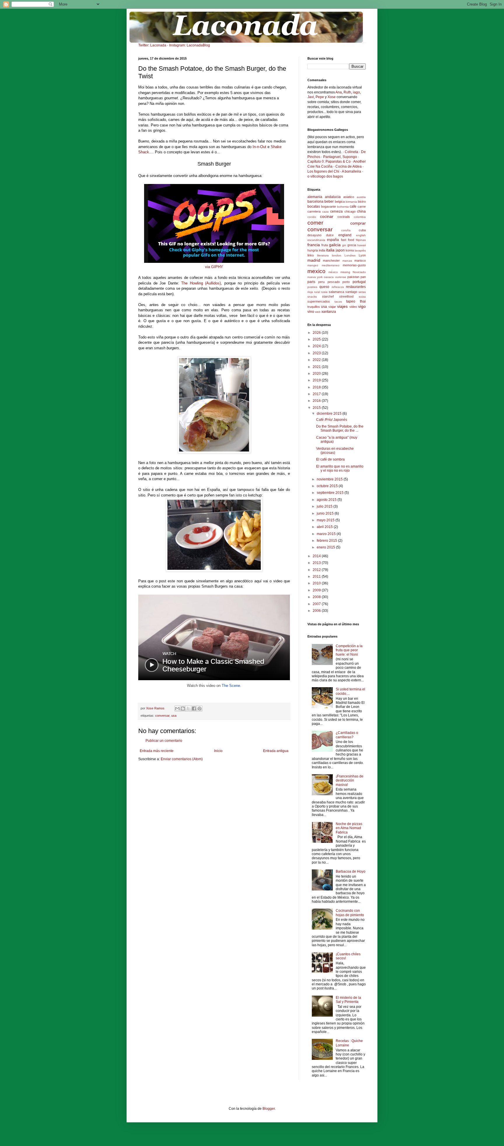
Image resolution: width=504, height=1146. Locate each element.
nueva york (315, 277)
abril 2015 (325, 527)
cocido (311, 216)
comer (315, 223)
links (310, 255)
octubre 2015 (328, 486)
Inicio (218, 751)
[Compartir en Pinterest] (199, 708)
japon (340, 250)
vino (310, 312)
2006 (317, 611)
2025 (317, 339)
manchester (331, 260)
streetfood (346, 296)
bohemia (343, 206)
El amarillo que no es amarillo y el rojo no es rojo (339, 468)
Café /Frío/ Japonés (331, 420)
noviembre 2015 (330, 479)
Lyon (362, 255)
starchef (328, 296)
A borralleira (351, 171)
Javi (310, 97)
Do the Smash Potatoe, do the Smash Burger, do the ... (339, 428)
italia (330, 250)
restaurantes (356, 287)
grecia (351, 245)
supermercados (318, 301)
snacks (312, 296)
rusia (324, 292)
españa (333, 240)
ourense (340, 277)
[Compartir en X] (188, 708)
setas (362, 292)
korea (350, 250)
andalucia (333, 197)
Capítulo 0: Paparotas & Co (329, 161)
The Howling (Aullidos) (201, 283)
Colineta (351, 152)
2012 (317, 570)
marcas (347, 260)
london (336, 255)
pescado (334, 282)
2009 (317, 590)
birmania (351, 201)
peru (321, 282)
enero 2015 (326, 547)
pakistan (353, 277)
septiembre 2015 (330, 493)
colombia (360, 216)
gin (344, 245)
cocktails (343, 216)
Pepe (320, 97)
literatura (323, 255)
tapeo (350, 301)
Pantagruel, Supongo (340, 157)
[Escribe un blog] (183, 708)
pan (363, 277)
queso (324, 287)
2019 (317, 380)
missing (345, 272)
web (318, 311)
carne (362, 206)
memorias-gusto (354, 265)
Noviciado (359, 272)
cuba (362, 230)
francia (313, 244)
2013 (317, 563)
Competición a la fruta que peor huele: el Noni (349, 650)
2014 (317, 556)
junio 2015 (326, 513)
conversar (162, 715)
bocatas (313, 206)
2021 (317, 367)
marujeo (312, 265)
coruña (346, 230)
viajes (342, 306)
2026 (317, 333)
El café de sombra (330, 459)
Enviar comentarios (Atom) (182, 759)
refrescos (338, 287)
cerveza (336, 211)
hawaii (361, 245)
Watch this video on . (214, 685)
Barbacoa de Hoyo (350, 871)
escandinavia (316, 240)
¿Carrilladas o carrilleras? (347, 735)
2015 (317, 408)
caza (325, 211)
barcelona (315, 201)
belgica (340, 201)
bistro (362, 201)
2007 (317, 604)
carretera (314, 211)
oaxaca (329, 277)
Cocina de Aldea (348, 166)
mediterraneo (331, 265)
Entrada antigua (275, 751)
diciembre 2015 (329, 413)
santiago (351, 292)
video (353, 306)
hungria (312, 250)
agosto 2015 (327, 500)
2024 (317, 346)
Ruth (347, 92)
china (361, 211)
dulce (330, 235)
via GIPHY (214, 267)
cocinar (326, 216)
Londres (350, 255)
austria (361, 197)
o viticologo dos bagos (325, 176)
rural (317, 292)
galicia (335, 244)
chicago (350, 211)
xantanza (328, 312)
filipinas (361, 240)
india (322, 250)
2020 (317, 373)
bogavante (328, 206)
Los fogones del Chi (323, 171)
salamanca (336, 292)
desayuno (314, 235)
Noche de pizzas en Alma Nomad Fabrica (349, 828)
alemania (314, 197)
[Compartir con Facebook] (194, 708)
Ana (338, 92)
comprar (358, 223)
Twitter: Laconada (152, 45)
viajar (332, 306)
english (361, 235)
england (344, 235)
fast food (347, 240)
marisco (360, 260)
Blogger (268, 1109)
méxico (333, 272)
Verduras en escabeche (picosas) (335, 451)
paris (311, 282)
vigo (362, 306)
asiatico (348, 197)
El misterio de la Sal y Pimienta (348, 1000)
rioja (310, 292)
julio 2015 (325, 506)
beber (329, 201)
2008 (317, 597)
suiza (362, 296)
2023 (317, 353)
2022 (317, 360)
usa (173, 715)
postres (312, 287)
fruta (324, 245)
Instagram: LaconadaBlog (189, 45)
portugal (359, 282)
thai (363, 301)
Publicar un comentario (164, 741)
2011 (317, 576)
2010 (317, 583)
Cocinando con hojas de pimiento (350, 913)
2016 (317, 401)
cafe (353, 206)
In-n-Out (259, 147)
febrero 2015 (327, 541)
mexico (316, 271)
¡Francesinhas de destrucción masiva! (349, 780)
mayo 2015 (326, 520)
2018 (317, 387)
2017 (317, 394)
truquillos (313, 306)
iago (356, 92)
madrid (313, 260)
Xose (332, 97)
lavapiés (360, 250)
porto (346, 282)
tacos (338, 301)
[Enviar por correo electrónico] (177, 708)
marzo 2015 (327, 534)
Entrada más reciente (157, 751)
